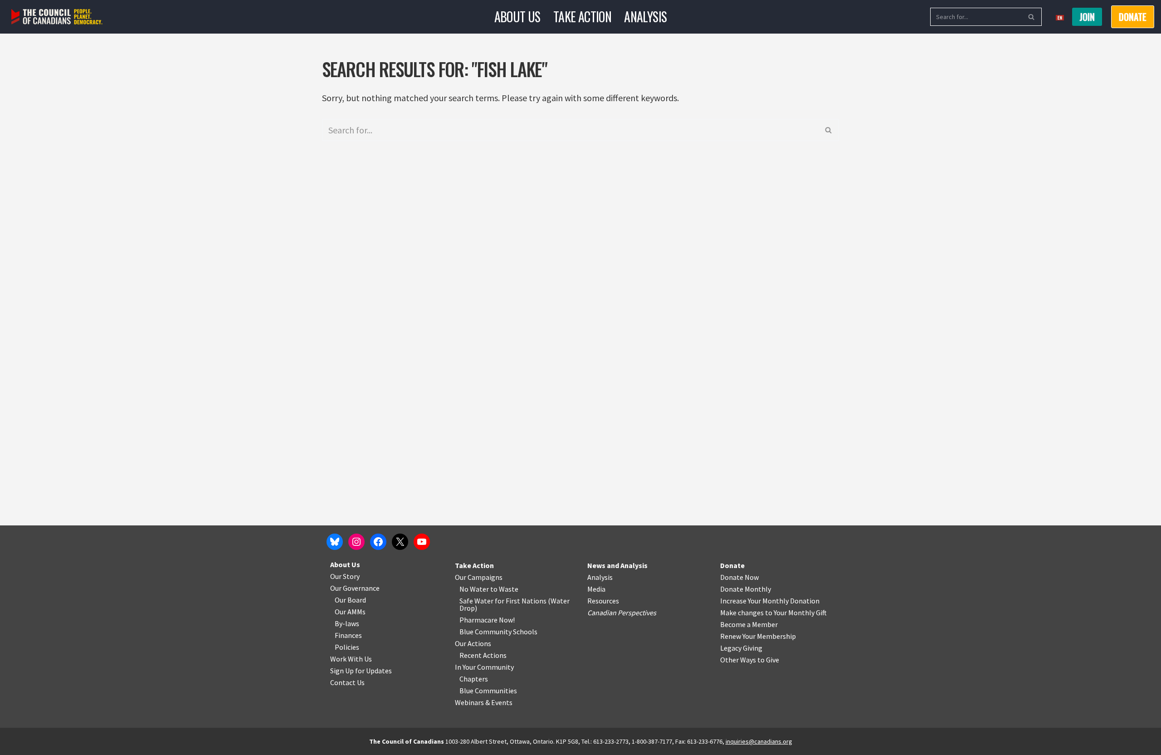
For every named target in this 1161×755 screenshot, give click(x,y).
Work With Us (351, 658)
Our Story (345, 576)
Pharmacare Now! (487, 619)
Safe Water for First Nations (502, 600)
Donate (732, 565)
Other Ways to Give (749, 659)
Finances (348, 635)
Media (596, 588)
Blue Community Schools (498, 631)
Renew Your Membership (758, 636)
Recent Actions (483, 655)
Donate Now (739, 577)
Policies (347, 647)
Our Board (350, 599)
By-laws (347, 623)
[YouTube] (422, 542)
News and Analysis (617, 565)
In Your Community (484, 667)
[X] (400, 542)
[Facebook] (378, 542)
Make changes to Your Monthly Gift (773, 612)
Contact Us (347, 682)
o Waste (505, 588)
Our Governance (355, 588)
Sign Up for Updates (361, 670)
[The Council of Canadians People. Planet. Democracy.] (56, 17)
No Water (474, 588)
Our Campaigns (478, 577)
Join (1087, 17)
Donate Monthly (745, 588)
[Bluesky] (335, 542)
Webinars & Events (483, 702)
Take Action (582, 16)
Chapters (473, 678)
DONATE (1132, 17)
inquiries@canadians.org (759, 741)
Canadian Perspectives (621, 612)
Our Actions (473, 643)
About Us (517, 16)
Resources (603, 600)
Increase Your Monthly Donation (770, 600)
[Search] (1031, 17)
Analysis (645, 16)
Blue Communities (488, 690)
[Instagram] (356, 542)
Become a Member (749, 624)
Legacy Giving (741, 647)
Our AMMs (350, 611)
